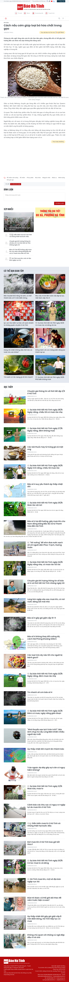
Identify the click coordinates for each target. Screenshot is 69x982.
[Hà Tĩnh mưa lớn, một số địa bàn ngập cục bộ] (15, 885)
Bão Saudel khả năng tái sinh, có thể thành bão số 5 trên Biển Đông (17, 297)
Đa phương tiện (39, 13)
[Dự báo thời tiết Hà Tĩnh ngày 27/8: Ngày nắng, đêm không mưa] (15, 434)
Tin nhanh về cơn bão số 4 (39, 692)
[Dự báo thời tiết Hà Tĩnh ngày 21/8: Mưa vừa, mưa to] (15, 792)
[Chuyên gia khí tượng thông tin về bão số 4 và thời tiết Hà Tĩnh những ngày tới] (15, 587)
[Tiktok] (49, 1)
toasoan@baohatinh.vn (59, 976)
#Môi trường (61, 177)
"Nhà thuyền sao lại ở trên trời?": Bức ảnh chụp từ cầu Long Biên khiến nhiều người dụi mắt (45, 732)
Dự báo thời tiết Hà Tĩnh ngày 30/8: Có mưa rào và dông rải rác (49, 324)
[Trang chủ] (6, 18)
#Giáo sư (54, 177)
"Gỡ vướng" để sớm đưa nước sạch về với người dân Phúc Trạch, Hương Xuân (45, 545)
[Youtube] (51, 1)
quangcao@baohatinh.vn (49, 979)
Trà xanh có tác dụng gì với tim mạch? (18, 377)
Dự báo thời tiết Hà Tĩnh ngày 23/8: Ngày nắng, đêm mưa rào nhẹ (45, 675)
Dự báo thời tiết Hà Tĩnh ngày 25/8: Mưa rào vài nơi (45, 504)
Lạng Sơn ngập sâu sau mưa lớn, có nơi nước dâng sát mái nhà (46, 600)
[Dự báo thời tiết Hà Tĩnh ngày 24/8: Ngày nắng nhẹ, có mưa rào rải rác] (15, 568)
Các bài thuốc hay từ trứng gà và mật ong (45, 448)
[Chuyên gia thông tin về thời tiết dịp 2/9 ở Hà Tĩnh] (15, 397)
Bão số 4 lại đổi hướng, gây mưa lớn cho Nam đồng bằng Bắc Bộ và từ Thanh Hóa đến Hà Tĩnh (20, 251)
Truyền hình (51, 13)
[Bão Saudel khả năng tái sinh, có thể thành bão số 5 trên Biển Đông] (19, 284)
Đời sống (6, 22)
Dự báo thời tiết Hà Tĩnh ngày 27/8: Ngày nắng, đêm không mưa (45, 429)
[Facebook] (47, 1)
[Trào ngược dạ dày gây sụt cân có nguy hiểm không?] (15, 773)
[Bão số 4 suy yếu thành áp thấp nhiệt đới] (15, 490)
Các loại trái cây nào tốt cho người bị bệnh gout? (44, 656)
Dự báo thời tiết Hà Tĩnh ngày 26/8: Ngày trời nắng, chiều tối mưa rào (45, 466)
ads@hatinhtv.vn (61, 979)
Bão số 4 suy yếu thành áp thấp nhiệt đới (45, 485)
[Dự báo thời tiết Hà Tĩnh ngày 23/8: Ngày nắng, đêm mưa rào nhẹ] (15, 680)
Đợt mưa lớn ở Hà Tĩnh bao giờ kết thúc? (19, 229)
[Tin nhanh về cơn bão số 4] (15, 698)
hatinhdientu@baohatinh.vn (45, 976)
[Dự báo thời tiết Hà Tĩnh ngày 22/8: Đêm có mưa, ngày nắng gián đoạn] (15, 717)
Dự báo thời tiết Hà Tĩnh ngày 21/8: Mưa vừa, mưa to (44, 787)
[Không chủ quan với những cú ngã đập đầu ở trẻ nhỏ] (15, 941)
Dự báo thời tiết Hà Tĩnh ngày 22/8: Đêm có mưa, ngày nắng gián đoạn (45, 712)
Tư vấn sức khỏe (15, 184)
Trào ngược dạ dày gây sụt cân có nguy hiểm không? (46, 768)
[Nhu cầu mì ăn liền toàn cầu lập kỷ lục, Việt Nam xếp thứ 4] (50, 284)
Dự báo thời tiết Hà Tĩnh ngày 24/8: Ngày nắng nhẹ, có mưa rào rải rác (45, 563)
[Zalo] (54, 1)
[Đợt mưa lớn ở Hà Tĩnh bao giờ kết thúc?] (19, 222)
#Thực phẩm (30, 177)
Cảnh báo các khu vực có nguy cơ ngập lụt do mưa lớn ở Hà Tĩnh (46, 806)
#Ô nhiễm (22, 177)
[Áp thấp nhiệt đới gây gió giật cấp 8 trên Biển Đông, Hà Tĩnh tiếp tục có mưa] (15, 922)
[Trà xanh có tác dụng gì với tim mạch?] (19, 365)
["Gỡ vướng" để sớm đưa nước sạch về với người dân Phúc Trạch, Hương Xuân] (15, 548)
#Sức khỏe (38, 177)
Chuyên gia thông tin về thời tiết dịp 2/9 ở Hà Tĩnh (46, 392)
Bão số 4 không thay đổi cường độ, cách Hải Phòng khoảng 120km (43, 637)
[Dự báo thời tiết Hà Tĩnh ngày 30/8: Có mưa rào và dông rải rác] (50, 311)
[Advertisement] (34, 156)
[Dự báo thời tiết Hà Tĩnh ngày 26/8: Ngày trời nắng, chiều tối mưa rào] (15, 471)
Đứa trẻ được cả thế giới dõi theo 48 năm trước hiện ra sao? (44, 899)
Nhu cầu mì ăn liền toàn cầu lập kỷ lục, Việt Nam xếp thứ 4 (49, 297)
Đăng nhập (62, 1)
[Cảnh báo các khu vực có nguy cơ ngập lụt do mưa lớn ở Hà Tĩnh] (15, 811)
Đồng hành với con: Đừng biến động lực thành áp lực (50, 351)
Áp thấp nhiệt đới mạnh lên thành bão (45, 749)
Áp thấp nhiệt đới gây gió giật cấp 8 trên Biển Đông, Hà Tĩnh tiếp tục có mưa (44, 918)
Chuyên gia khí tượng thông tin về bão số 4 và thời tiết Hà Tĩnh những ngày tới (19, 243)
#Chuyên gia (10, 180)
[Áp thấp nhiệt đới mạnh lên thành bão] (15, 755)
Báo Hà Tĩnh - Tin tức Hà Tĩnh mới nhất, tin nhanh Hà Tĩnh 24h (34, 7)
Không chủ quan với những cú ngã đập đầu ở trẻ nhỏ (46, 936)
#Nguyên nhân (46, 177)
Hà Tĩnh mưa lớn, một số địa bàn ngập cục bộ (20, 259)
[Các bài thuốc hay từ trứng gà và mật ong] (15, 453)
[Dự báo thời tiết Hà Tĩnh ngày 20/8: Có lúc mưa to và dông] (15, 866)
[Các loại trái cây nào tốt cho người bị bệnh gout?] (15, 661)
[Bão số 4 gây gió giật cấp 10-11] (15, 624)
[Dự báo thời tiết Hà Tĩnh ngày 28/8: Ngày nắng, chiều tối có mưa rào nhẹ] (15, 416)
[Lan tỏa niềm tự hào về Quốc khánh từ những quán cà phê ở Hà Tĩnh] (19, 311)
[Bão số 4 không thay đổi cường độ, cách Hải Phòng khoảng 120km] (15, 642)
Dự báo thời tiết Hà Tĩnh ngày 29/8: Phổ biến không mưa (49, 378)
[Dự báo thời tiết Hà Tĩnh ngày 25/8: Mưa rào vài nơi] (15, 509)
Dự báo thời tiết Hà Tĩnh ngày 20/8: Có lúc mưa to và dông (45, 861)
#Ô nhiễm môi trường (12, 177)
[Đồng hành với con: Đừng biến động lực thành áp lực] (50, 338)
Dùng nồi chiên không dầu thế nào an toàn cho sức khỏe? (18, 351)
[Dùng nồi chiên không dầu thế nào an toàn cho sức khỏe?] (19, 338)
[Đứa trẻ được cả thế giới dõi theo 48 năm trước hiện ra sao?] (15, 904)
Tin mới (20, 13)
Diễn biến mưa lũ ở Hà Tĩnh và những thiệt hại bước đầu (20, 235)
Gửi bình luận (59, 203)
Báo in (28, 13)
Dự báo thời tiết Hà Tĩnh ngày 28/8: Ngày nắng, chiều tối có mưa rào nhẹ (45, 411)
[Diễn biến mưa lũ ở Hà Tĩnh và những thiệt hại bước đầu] (15, 829)
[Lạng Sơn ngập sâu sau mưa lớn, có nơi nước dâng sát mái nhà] (15, 605)
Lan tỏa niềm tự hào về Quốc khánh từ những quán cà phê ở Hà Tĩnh (18, 324)
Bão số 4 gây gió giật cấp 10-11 (41, 618)
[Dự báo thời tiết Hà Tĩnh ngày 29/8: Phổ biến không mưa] (50, 365)
